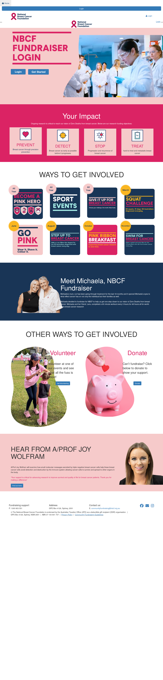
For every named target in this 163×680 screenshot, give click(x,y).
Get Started (38, 72)
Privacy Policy (66, 514)
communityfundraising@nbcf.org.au (105, 508)
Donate (137, 383)
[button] (26, 140)
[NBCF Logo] (23, 496)
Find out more (17, 485)
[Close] (162, 22)
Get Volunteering (63, 383)
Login (81, 8)
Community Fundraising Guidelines (89, 514)
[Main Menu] (1, 22)
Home (6, 3)
